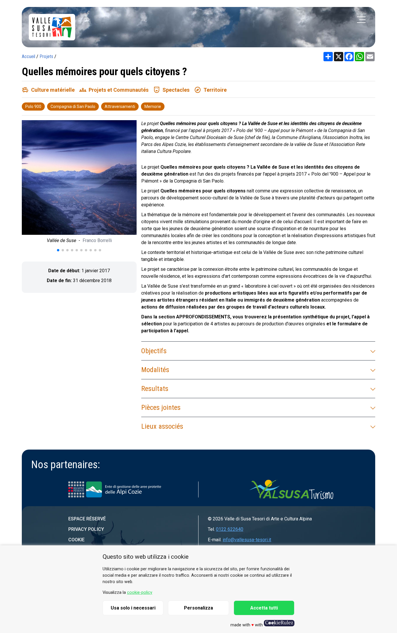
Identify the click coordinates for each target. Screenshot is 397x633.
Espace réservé (87, 519)
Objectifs (154, 351)
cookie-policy (139, 592)
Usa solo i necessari (133, 608)
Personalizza (198, 608)
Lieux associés (162, 426)
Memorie (152, 106)
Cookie (76, 539)
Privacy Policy (86, 529)
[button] (58, 250)
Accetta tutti (264, 608)
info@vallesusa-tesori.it (247, 539)
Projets (46, 56)
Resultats (154, 389)
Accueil (28, 56)
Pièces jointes (160, 407)
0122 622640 (229, 529)
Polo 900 (33, 106)
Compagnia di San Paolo (73, 106)
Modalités (155, 370)
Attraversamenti (120, 106)
